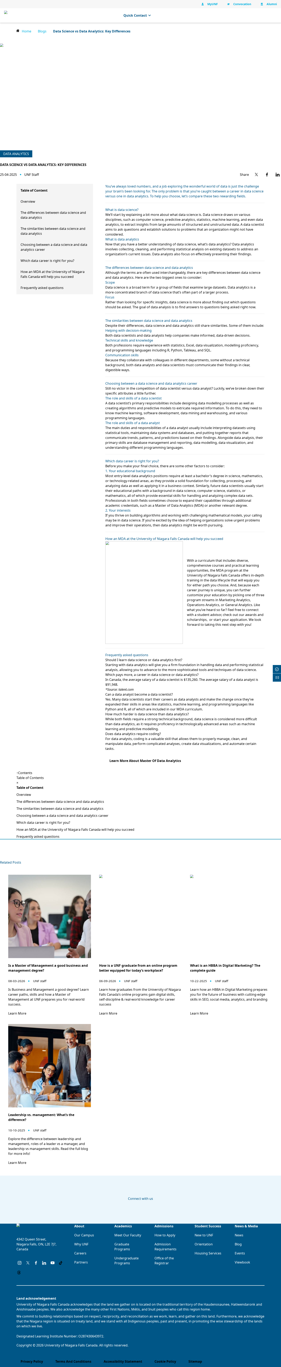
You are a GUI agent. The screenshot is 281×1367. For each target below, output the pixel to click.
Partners (81, 1262)
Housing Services (208, 1253)
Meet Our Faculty (127, 1235)
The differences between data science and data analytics (60, 801)
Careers (80, 1253)
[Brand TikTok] (61, 1263)
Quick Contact (135, 15)
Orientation (204, 1244)
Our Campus (84, 1235)
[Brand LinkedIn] (44, 1263)
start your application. (231, 619)
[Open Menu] (274, 15)
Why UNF (81, 1244)
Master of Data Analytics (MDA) (179, 505)
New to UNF (204, 1235)
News (239, 1235)
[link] (256, 174)
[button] (144, 592)
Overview (28, 201)
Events (240, 1253)
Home (26, 31)
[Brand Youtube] (52, 1263)
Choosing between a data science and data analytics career (62, 815)
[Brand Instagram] (19, 1263)
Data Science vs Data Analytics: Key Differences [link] (91, 31)
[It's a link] (9, 15)
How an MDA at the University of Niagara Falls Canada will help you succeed (75, 829)
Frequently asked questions (42, 287)
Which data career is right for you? (47, 260)
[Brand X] (28, 1263)
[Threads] (18, 1272)
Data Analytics (16, 154)
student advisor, (209, 614)
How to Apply (164, 1235)
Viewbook (242, 1262)
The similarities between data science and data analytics (59, 808)
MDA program (227, 570)
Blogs (42, 31)
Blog (238, 1244)
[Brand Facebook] (36, 1263)
